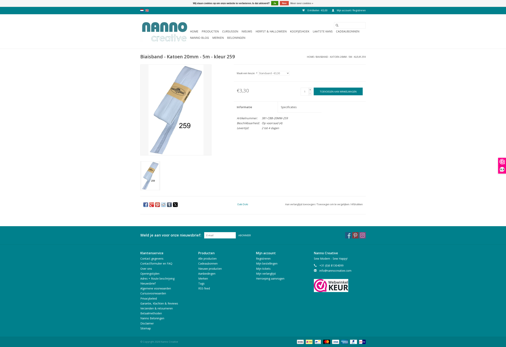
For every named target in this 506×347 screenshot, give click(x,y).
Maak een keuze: (247, 73)
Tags (201, 283)
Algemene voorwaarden (155, 288)
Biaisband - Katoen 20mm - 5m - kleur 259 (341, 57)
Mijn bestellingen (267, 263)
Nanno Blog (199, 38)
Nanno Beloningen (152, 318)
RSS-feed (204, 288)
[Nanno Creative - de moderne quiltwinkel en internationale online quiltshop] (164, 31)
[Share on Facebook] (145, 204)
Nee (284, 3)
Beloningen (236, 38)
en (147, 10)
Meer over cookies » (301, 3)
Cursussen (230, 31)
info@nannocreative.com (335, 270)
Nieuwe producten (210, 268)
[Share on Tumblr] (169, 204)
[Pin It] (157, 204)
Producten (210, 31)
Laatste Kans (323, 31)
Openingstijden (150, 273)
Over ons (146, 268)
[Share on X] (175, 204)
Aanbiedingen (206, 273)
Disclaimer (147, 323)
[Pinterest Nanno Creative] (355, 235)
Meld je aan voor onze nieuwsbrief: (170, 235)
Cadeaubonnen (347, 31)
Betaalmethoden (151, 313)
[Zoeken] (337, 25)
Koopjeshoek (299, 31)
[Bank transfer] (299, 341)
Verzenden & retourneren (156, 308)
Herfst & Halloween (271, 31)
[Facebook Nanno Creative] (348, 235)
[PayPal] (353, 341)
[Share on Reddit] (163, 204)
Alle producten (207, 258)
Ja (274, 3)
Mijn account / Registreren (351, 10)
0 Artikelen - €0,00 (317, 10)
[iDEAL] (308, 341)
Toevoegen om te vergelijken (333, 204)
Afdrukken (357, 204)
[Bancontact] (317, 341)
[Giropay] (362, 341)
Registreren (263, 258)
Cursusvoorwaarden (153, 293)
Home (194, 31)
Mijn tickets (263, 268)
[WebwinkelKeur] (340, 285)
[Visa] (335, 341)
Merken (218, 38)
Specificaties (289, 107)
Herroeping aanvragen (270, 278)
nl (141, 10)
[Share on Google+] (151, 204)
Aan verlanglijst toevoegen (300, 204)
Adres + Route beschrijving (157, 278)
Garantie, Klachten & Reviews (159, 303)
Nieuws (247, 31)
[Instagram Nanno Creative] (362, 235)
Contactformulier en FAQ (156, 263)
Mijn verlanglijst (266, 273)
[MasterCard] (326, 341)
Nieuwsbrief (148, 283)
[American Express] (344, 341)
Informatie (244, 107)
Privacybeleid (148, 298)
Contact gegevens (151, 258)
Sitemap (145, 328)
